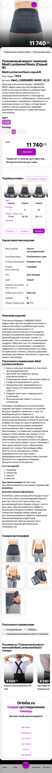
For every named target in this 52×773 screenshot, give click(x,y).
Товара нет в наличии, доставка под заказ (28, 159)
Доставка (26, 744)
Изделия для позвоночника (17, 52)
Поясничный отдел (42, 52)
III (13, 131)
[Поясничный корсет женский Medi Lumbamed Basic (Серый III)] (13, 551)
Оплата (26, 749)
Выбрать (11, 231)
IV (18, 131)
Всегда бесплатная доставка (21, 162)
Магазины (26, 727)
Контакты (26, 738)
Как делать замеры (37, 179)
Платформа (26, 755)
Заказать (39, 231)
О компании (26, 733)
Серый (6, 122)
